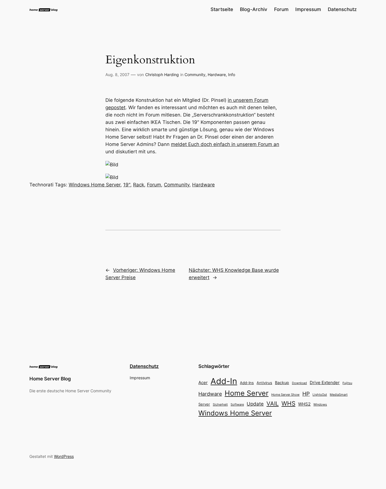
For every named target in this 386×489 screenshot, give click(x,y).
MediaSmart (339, 395)
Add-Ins (247, 382)
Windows (320, 404)
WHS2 (304, 404)
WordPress (64, 456)
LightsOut (320, 395)
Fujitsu (347, 383)
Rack (138, 185)
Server (204, 404)
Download (299, 383)
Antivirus (264, 383)
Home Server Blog (50, 379)
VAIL (272, 403)
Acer (203, 382)
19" (126, 185)
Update (255, 404)
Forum (154, 185)
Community (195, 74)
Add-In (224, 381)
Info (231, 74)
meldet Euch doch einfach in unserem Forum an (225, 144)
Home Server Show (285, 395)
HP (306, 394)
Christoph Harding (162, 74)
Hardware (217, 74)
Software (237, 404)
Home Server (246, 393)
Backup (282, 382)
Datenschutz (144, 366)
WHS (288, 403)
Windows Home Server (94, 185)
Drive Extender (325, 382)
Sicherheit (220, 404)
